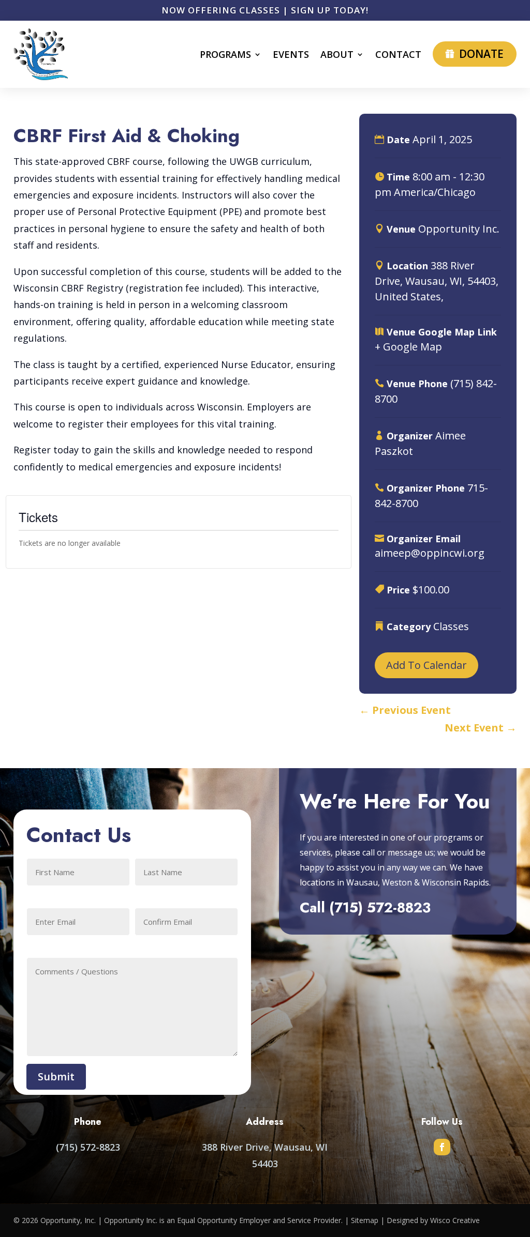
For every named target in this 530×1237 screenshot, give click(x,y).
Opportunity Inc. (458, 229)
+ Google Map (408, 347)
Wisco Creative (455, 1220)
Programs (225, 54)
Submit (56, 1076)
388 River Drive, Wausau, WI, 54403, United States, (436, 280)
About (337, 54)
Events (291, 54)
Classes (451, 626)
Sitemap (364, 1220)
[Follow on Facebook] (442, 1147)
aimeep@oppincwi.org (429, 553)
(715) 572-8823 (380, 907)
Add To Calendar (426, 665)
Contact (398, 54)
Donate (481, 54)
